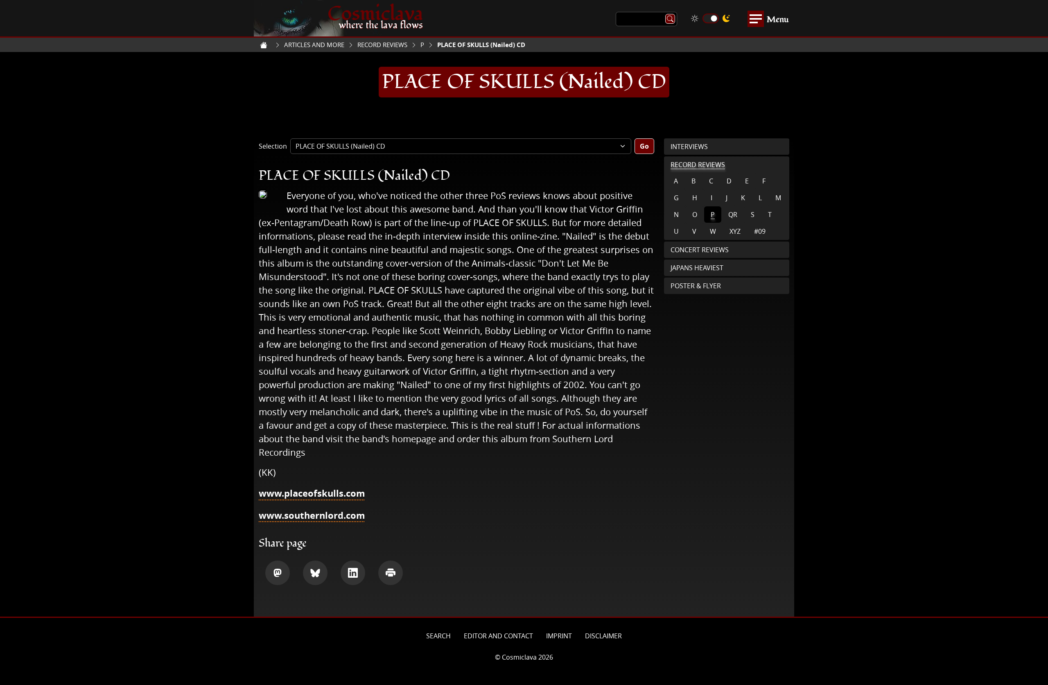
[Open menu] (756, 19)
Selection (273, 146)
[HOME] (264, 45)
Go (644, 146)
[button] (277, 573)
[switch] (710, 18)
